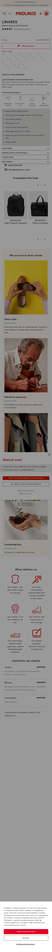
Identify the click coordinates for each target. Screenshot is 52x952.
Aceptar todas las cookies (26, 931)
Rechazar (26, 938)
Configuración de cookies (25, 944)
